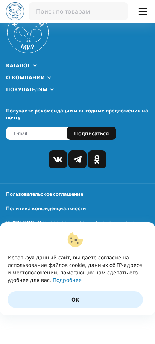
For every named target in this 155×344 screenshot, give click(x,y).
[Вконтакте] (58, 159)
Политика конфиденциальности (46, 208)
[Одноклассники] (97, 159)
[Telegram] (77, 159)
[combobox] (78, 11)
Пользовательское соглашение (44, 194)
